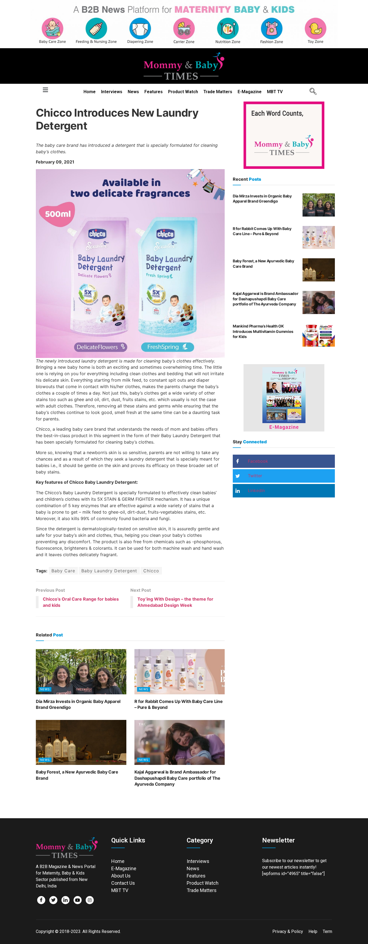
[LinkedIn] (65, 900)
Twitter (254, 475)
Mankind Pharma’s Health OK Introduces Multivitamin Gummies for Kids (263, 331)
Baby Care (63, 570)
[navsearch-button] (311, 91)
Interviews (111, 91)
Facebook (257, 461)
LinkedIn (256, 490)
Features (153, 91)
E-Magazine (250, 91)
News (133, 91)
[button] (45, 90)
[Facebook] (41, 900)
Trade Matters (217, 91)
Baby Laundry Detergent (109, 570)
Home (90, 91)
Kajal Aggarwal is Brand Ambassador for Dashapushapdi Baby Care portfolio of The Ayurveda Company (177, 778)
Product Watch (183, 91)
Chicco (151, 570)
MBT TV (275, 91)
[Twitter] (53, 900)
